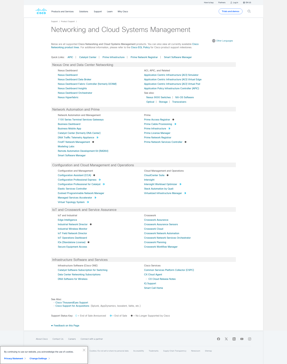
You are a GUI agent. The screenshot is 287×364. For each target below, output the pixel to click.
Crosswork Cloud (153, 229)
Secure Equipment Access (72, 247)
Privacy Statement (13, 358)
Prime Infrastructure (114, 57)
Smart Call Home (153, 288)
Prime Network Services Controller (163, 142)
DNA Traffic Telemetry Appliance (76, 137)
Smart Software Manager (178, 57)
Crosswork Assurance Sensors (161, 224)
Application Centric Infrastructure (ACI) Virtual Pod (172, 84)
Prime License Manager (157, 133)
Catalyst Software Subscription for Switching (82, 270)
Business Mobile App (69, 128)
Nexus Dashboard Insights (72, 88)
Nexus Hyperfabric (68, 97)
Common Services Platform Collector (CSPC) (169, 270)
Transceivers (179, 102)
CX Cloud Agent (153, 274)
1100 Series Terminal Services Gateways (81, 119)
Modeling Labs (66, 146)
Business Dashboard (69, 124)
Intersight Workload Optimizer (160, 184)
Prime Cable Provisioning (158, 124)
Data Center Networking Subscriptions (79, 274)
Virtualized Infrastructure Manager (163, 193)
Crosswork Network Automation (161, 233)
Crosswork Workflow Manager (161, 247)
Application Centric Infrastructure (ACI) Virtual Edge (172, 79)
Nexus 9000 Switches (158, 97)
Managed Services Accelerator (75, 197)
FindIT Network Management (74, 142)
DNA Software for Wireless (72, 279)
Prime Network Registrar (144, 57)
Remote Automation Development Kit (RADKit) (83, 151)
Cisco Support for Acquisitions (72, 306)
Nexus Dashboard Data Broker (74, 79)
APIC (70, 57)
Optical (150, 102)
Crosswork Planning (155, 242)
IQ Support (150, 283)
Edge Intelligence (67, 220)
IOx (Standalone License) (71, 242)
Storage (163, 102)
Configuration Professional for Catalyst (79, 184)
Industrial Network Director (73, 224)
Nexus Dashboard (68, 75)
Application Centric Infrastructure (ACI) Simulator (171, 75)
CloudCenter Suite (154, 175)
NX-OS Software (184, 97)
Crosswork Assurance (156, 220)
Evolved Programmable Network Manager (81, 193)
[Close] (84, 349)
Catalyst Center (87, 57)
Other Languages (224, 41)
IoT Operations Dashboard (72, 238)
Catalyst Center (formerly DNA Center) (79, 133)
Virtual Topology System (71, 202)
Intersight (149, 179)
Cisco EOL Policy (140, 47)
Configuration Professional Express (77, 179)
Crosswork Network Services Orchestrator (167, 238)
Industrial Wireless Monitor (72, 229)
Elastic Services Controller (72, 188)
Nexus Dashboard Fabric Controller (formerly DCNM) (87, 84)
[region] (44, 355)
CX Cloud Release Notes (162, 279)
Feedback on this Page (66, 325)
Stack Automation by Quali (158, 188)
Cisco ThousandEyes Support (71, 302)
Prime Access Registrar (157, 119)
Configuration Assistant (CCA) (74, 175)
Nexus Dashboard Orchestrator (75, 93)
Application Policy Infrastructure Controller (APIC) (171, 88)
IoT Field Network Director (72, 233)
